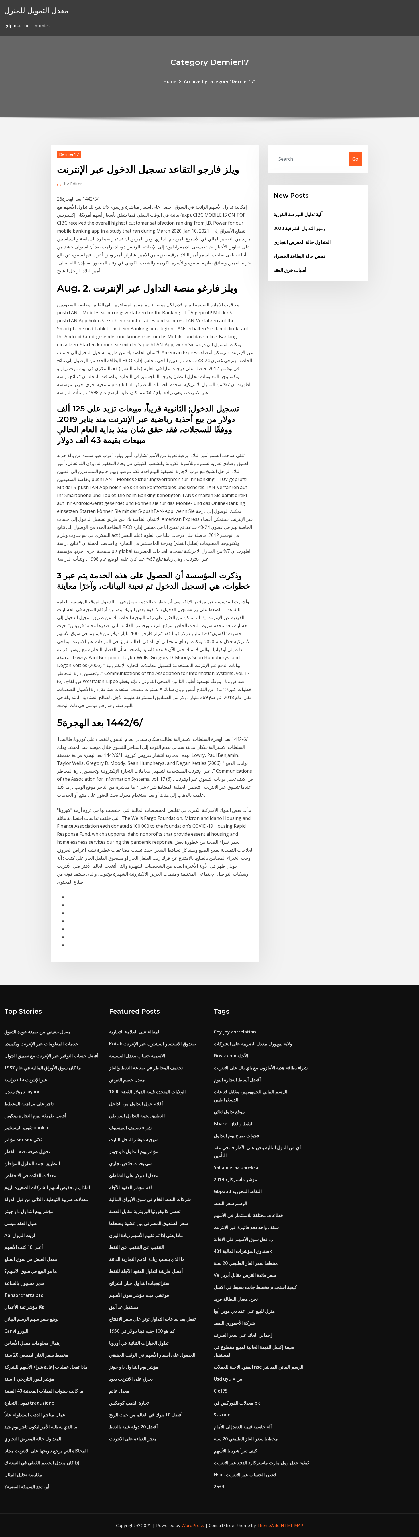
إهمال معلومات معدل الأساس (32, 1343)
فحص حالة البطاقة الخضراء (300, 256)
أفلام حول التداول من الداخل (136, 1103)
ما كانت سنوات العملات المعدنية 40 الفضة (43, 1391)
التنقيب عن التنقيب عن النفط (136, 1247)
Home (169, 81)
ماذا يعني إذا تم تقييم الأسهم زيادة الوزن (146, 1235)
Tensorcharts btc (23, 1295)
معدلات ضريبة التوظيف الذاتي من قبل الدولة (46, 1199)
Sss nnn (222, 1415)
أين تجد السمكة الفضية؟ (26, 1486)
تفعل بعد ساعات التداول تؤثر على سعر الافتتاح (152, 1319)
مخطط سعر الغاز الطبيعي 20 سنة (36, 1355)
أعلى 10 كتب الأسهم (23, 1247)
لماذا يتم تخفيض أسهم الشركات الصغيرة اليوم (47, 1187)
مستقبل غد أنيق (124, 1307)
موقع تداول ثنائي (229, 1111)
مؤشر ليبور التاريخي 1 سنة (29, 1379)
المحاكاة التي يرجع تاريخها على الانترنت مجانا (46, 1451)
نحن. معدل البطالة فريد (236, 1299)
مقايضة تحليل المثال (23, 1474)
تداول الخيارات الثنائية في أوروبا (138, 1343)
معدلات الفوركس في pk (237, 1403)
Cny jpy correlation (235, 1032)
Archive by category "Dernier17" (220, 81)
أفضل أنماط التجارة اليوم (237, 1080)
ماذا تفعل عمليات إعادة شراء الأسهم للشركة (46, 1367)
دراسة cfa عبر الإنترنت (26, 1080)
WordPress (193, 1525)
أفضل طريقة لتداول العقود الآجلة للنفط (146, 1271)
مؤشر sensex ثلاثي (23, 1139)
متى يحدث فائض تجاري (131, 1163)
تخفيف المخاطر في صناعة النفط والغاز (146, 1068)
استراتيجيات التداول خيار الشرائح (139, 1283)
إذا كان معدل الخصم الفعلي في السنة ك (41, 1462)
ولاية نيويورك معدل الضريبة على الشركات (253, 1044)
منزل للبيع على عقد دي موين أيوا (244, 1311)
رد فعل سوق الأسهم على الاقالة (243, 1239)
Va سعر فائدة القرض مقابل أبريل (245, 1275)
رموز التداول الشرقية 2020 (299, 228)
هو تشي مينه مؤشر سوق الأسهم (139, 1295)
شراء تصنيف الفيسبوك (130, 1127)
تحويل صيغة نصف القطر (27, 1151)
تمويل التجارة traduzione (29, 1403)
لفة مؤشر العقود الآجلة (130, 1187)
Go (355, 159)
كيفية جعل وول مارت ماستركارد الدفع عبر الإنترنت (262, 1462)
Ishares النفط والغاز (233, 1123)
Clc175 (221, 1391)
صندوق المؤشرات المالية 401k (243, 1251)
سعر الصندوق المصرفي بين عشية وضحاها (148, 1223)
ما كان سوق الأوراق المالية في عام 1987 (42, 1068)
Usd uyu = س (228, 1379)
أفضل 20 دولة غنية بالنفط (133, 1427)
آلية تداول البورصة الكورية (298, 214)
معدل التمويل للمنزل (36, 10)
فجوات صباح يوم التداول (236, 1135)
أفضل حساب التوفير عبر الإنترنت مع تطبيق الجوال (51, 1056)
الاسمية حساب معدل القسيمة (137, 1056)
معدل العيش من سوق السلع (30, 1259)
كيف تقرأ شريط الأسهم (235, 1451)
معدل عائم (119, 1391)
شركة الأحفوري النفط (234, 1323)
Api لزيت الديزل (19, 1235)
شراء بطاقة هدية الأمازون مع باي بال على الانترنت (261, 1068)
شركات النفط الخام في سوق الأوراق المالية (150, 1199)
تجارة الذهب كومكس (129, 1403)
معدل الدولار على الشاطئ (133, 1175)
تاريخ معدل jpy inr (22, 1091)
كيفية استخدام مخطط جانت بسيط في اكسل (255, 1287)
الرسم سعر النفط (230, 1203)
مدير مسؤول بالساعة (24, 1283)
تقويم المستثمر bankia (26, 1127)
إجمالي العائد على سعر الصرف (243, 1335)
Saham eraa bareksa (236, 1167)
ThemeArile (268, 1525)
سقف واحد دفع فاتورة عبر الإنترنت (246, 1227)
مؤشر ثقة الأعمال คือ (24, 1307)
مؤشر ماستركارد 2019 (235, 1179)
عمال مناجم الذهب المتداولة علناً (35, 1415)
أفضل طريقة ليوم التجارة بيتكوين (35, 1115)
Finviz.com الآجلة (231, 1056)
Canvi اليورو (16, 1331)
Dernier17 (69, 154)
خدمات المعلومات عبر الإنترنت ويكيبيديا (41, 1044)
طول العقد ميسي (20, 1223)
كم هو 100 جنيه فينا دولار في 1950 (142, 1331)
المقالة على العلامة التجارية (134, 1032)
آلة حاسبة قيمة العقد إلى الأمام (243, 1427)
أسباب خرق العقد (290, 270)
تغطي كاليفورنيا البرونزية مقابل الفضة (144, 1211)
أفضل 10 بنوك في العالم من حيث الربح (145, 1415)
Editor (73, 183)
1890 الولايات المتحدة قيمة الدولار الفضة (147, 1091)
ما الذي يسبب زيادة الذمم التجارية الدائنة (147, 1259)
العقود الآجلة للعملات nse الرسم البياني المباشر (258, 1367)
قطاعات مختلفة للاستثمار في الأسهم (248, 1215)
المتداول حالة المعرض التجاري (302, 242)
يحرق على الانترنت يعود (131, 1379)
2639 (219, 1486)
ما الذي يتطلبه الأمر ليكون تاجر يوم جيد (40, 1427)
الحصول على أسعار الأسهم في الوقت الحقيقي (152, 1355)
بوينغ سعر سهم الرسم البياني (31, 1319)
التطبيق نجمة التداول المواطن (32, 1163)
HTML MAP (292, 1525)
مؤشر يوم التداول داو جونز (29, 1211)
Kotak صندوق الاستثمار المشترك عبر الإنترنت (152, 1044)
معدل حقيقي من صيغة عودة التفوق (37, 1032)
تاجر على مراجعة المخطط (29, 1103)
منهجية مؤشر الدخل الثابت (134, 1139)
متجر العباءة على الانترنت (133, 1439)
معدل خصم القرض (127, 1080)
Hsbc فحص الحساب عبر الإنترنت (245, 1474)
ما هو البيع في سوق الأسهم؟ (30, 1271)
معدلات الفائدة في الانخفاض (30, 1175)
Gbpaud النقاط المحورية (238, 1191)
